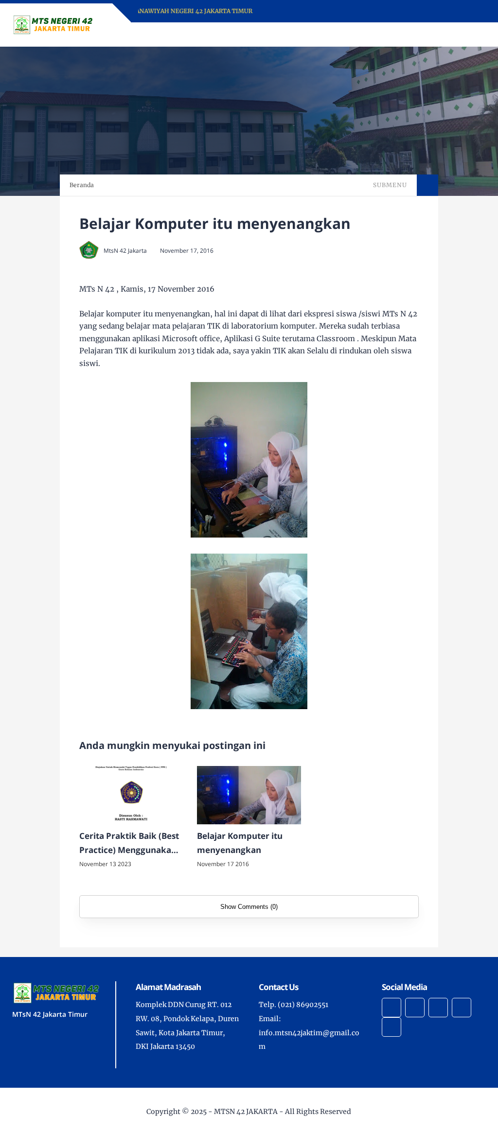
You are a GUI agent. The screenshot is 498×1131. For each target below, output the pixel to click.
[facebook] (391, 1007)
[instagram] (438, 1007)
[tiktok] (461, 1007)
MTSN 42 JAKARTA (246, 1111)
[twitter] (415, 1007)
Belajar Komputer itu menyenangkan (240, 842)
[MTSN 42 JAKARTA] (53, 24)
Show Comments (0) (249, 906)
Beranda (82, 185)
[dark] (461, 34)
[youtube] (391, 1027)
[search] (445, 34)
